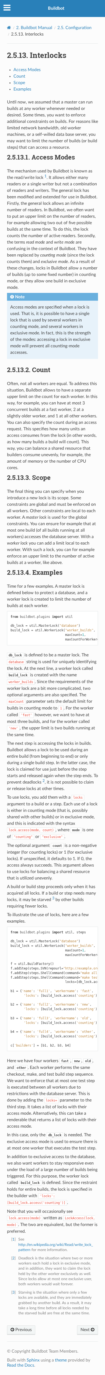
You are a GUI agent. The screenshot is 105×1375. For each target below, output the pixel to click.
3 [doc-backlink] (13, 1292)
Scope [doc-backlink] (29, 477)
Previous (23, 1330)
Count (19, 76)
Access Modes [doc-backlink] (41, 157)
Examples (22, 89)
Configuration (74, 28)
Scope (19, 83)
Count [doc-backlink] (28, 369)
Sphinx (33, 1360)
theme (61, 1360)
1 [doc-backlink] (13, 1239)
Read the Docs (20, 1365)
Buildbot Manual (34, 28)
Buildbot (56, 8)
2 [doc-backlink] (13, 1258)
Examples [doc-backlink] (34, 572)
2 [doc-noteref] (44, 781)
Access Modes (27, 70)
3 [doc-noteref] (53, 898)
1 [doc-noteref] (45, 176)
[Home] (9, 27)
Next (85, 1330)
